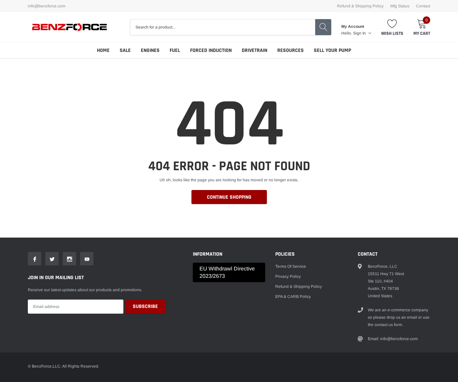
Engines (150, 50)
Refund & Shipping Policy (360, 6)
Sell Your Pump (332, 50)
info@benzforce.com (46, 6)
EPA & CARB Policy (293, 296)
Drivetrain (254, 50)
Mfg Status (399, 6)
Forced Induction (211, 50)
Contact (423, 6)
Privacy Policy (288, 276)
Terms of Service (290, 266)
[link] (34, 258)
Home (103, 50)
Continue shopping (229, 197)
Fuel (175, 50)
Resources (290, 50)
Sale (125, 50)
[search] (323, 27)
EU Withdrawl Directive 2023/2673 (227, 272)
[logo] (70, 27)
